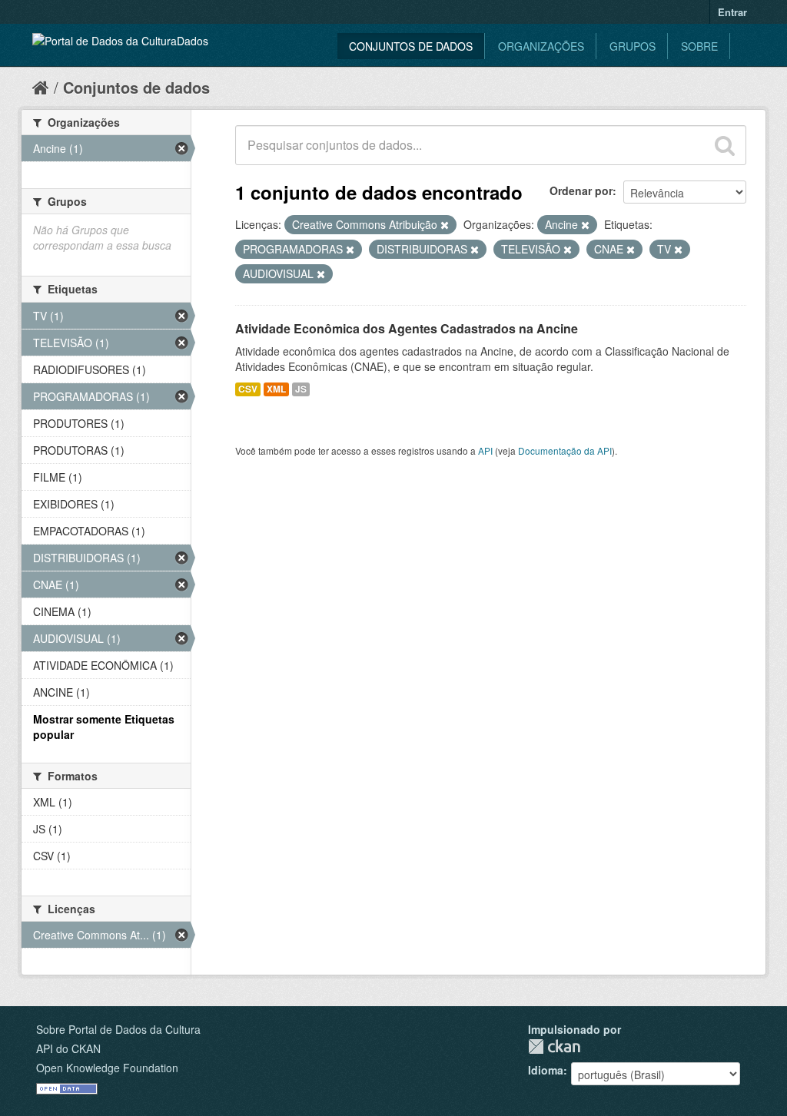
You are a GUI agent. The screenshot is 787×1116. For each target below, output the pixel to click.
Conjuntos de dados (411, 46)
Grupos (632, 46)
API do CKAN (68, 1048)
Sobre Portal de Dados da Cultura (118, 1029)
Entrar (732, 12)
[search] (725, 145)
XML (276, 389)
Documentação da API (565, 450)
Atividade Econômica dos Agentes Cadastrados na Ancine (406, 328)
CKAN (554, 1046)
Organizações (541, 46)
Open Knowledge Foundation (107, 1067)
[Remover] (444, 225)
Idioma (545, 1070)
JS (301, 389)
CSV (247, 389)
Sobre (699, 46)
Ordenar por (581, 190)
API (485, 450)
